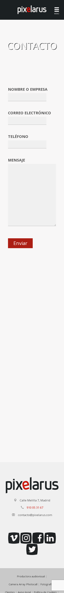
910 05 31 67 (35, 507)
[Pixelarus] (32, 9)
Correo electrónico (29, 112)
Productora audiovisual (31, 576)
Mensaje (16, 160)
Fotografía (46, 584)
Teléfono (18, 136)
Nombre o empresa (27, 89)
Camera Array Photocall (23, 584)
